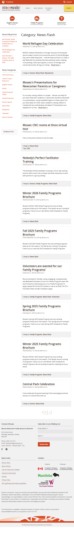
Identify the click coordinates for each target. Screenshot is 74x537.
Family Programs (37, 23)
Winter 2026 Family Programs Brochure (42, 195)
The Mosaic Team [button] (48, 9)
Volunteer (5, 113)
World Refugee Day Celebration (8, 51)
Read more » (56, 65)
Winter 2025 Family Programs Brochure (42, 345)
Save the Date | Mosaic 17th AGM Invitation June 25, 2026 (8, 59)
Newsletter (6, 110)
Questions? (61, 23)
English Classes (12, 23)
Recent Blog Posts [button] (9, 34)
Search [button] (69, 2)
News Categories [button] (9, 70)
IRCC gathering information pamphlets (14, 483)
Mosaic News (6, 463)
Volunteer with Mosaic (9, 473)
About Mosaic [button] (38, 8)
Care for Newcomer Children (11, 470)
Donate (4, 476)
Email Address (43, 428)
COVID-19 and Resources (6, 80)
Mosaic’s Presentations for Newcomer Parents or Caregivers (44, 84)
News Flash (6, 106)
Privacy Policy (6, 480)
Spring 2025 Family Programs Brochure (42, 308)
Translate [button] (9, 2)
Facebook (2, 451)
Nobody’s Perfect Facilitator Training (41, 159)
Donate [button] (68, 8)
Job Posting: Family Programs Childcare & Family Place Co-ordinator (9, 42)
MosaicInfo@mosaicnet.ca (14, 443)
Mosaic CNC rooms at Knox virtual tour (45, 127)
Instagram (7, 451)
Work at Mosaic (7, 117)
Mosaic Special (7, 102)
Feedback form (8, 131)
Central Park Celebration (39, 384)
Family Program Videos (7, 93)
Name (40, 436)
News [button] (27, 8)
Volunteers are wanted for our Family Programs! (42, 268)
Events (4, 88)
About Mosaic (6, 466)
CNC (28, 148)
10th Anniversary (7, 75)
